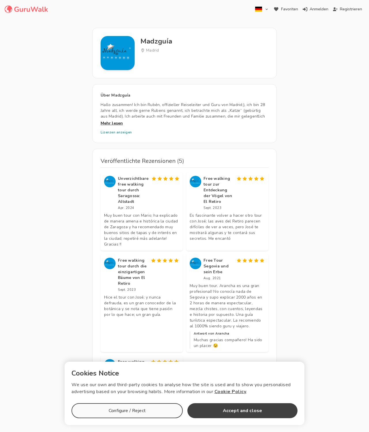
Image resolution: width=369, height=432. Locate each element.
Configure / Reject (127, 411)
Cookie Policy (230, 391)
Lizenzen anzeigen (116, 132)
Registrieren (351, 9)
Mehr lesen (112, 123)
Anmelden (319, 9)
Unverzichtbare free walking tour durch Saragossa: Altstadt (133, 190)
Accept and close (242, 411)
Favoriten (289, 9)
